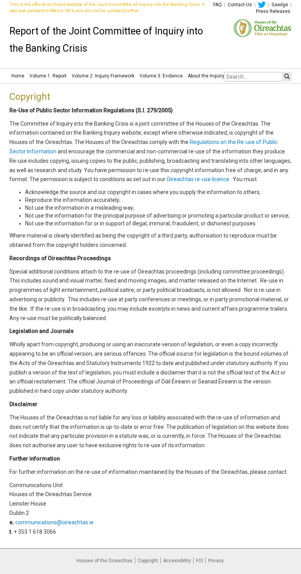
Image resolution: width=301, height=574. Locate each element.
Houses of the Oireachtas (104, 560)
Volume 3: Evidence (161, 76)
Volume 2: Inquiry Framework (103, 76)
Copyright (148, 560)
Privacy (216, 560)
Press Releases (273, 11)
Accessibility (177, 560)
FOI (199, 560)
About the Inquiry (206, 76)
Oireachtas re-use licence (198, 179)
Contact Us (240, 4)
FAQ (217, 4)
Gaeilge (280, 4)
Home (17, 76)
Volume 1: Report (48, 76)
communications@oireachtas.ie (54, 522)
